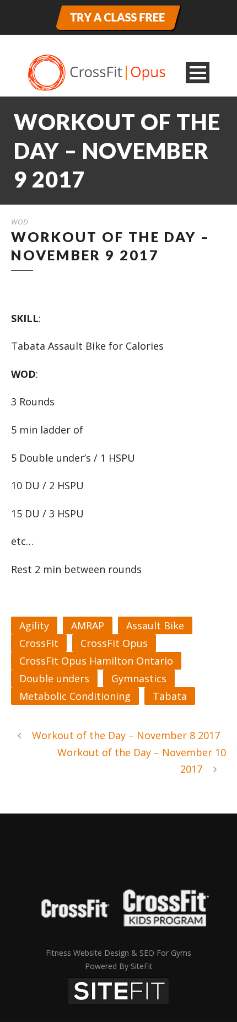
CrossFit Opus (114, 643)
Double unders (54, 678)
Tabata (170, 696)
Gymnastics (138, 678)
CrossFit (38, 643)
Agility (34, 625)
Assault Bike (155, 625)
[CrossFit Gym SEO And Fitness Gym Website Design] (118, 989)
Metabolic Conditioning (75, 696)
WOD (20, 222)
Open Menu (197, 72)
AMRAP (87, 625)
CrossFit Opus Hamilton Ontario (96, 660)
